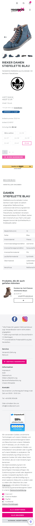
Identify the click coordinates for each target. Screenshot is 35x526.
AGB (3, 373)
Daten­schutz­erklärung (18, 490)
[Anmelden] (17, 3)
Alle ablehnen (17, 515)
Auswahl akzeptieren (17, 520)
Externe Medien (11, 496)
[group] (7, 292)
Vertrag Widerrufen (15, 362)
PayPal (7, 499)
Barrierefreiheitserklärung (11, 380)
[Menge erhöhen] (9, 152)
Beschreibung (9, 180)
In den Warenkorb (15, 157)
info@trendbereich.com (10, 406)
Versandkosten (18, 107)
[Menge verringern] (13, 152)
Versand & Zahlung (9, 352)
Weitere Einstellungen (10, 504)
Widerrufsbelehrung (9, 378)
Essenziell (8, 494)
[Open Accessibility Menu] (30, 521)
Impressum (6, 370)
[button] (17, 167)
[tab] (9, 180)
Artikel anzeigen (23, 300)
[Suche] (24, 3)
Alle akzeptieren (17, 510)
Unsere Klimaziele (8, 383)
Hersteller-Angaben (12, 184)
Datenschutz (7, 375)
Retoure (5, 355)
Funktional (9, 502)
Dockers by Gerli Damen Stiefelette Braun (23, 289)
